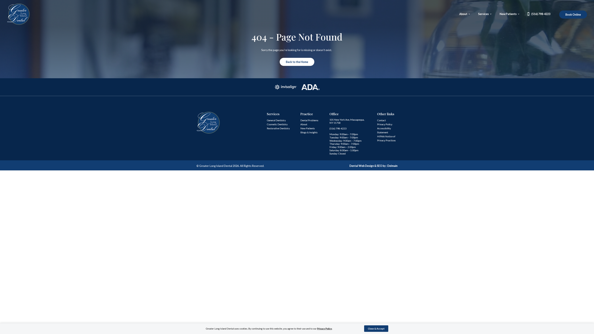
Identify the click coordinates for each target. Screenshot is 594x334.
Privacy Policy (324, 328)
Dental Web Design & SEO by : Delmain (373, 165)
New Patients (508, 14)
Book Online (573, 14)
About (463, 14)
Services (483, 14)
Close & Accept (376, 328)
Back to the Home (297, 62)
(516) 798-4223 (540, 14)
